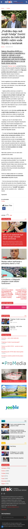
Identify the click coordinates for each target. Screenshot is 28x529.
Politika (3, 201)
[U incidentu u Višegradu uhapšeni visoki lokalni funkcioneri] (14, 272)
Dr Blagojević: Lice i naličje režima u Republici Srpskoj (17, 452)
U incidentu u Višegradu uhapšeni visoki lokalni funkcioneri (10, 281)
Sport (2, 476)
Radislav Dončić (12, 66)
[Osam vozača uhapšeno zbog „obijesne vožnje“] (5, 426)
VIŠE (25, 315)
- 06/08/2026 (14, 322)
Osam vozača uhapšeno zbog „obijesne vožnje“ (17, 425)
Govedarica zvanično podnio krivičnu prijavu (12, 356)
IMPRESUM (4, 509)
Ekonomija (5, 230)
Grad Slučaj (13, 446)
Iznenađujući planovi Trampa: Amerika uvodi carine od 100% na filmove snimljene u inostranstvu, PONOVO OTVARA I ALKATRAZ (21, 294)
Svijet (2, 478)
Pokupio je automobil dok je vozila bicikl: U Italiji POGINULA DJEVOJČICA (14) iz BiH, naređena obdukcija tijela (18, 432)
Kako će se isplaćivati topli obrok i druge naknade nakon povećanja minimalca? (13, 238)
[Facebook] (4, 208)
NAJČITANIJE (5, 316)
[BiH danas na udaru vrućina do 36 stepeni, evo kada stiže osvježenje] (5, 438)
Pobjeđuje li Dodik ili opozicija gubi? (10, 342)
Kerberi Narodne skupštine (16, 458)
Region (3, 483)
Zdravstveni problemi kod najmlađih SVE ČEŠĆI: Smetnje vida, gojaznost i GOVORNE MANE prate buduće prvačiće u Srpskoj (7, 293)
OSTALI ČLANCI (6, 219)
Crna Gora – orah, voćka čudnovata (10, 338)
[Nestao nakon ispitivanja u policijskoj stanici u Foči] (14, 254)
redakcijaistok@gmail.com (13, 507)
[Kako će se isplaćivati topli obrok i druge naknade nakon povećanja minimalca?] (14, 227)
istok (3, 46)
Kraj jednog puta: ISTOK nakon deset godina (12, 351)
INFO (3, 421)
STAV (3, 443)
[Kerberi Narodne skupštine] (5, 459)
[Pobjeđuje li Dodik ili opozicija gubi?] (5, 321)
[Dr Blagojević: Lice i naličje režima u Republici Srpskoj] (5, 454)
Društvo (4, 257)
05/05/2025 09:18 (9, 46)
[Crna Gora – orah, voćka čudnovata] (5, 329)
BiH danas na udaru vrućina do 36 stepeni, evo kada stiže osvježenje (17, 437)
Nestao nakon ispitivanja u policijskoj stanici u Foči (11, 262)
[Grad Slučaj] (5, 448)
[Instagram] (4, 494)
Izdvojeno (3, 468)
